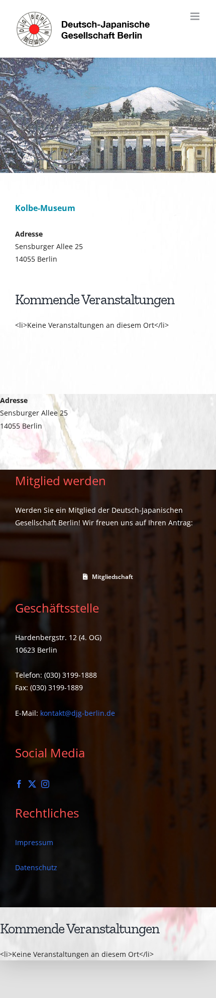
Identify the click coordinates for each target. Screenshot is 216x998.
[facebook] (19, 784)
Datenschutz (36, 867)
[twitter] (32, 784)
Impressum (34, 842)
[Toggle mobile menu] (195, 16)
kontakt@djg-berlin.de (77, 713)
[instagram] (45, 784)
